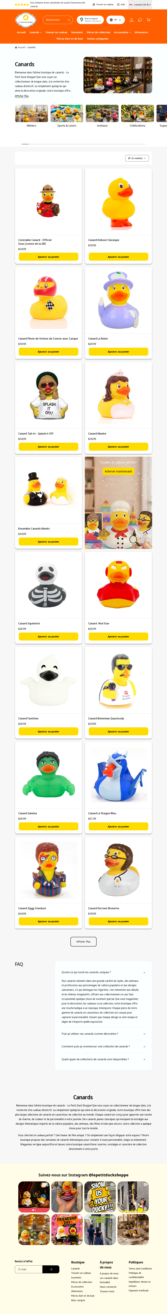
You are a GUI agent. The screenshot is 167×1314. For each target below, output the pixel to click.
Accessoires (77, 1286)
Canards (31, 47)
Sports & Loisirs (66, 125)
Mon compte (78, 1300)
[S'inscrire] (50, 1269)
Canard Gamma (27, 813)
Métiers (31, 125)
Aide (123, 4)
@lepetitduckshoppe (109, 1175)
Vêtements (77, 1291)
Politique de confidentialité (136, 1275)
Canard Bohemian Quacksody (106, 718)
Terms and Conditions (140, 1268)
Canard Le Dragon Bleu (102, 813)
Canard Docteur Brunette (103, 908)
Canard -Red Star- (99, 623)
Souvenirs (76, 1277)
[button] (148, 20)
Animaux (102, 125)
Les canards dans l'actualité (109, 1280)
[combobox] (58, 20)
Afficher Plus (22, 96)
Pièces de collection (81, 1282)
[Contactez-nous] (140, 20)
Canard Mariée (97, 433)
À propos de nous (109, 1273)
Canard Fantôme (28, 718)
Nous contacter (108, 1286)
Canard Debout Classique (103, 240)
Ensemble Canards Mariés (34, 528)
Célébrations (137, 125)
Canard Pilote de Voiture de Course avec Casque (48, 338)
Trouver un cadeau (105, 4)
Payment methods (139, 1290)
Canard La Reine (98, 338)
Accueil (21, 47)
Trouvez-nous (107, 1291)
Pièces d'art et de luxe (82, 1295)
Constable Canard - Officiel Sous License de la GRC (35, 241)
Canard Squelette (29, 623)
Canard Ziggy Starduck (32, 908)
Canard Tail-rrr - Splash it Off (35, 433)
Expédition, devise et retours (140, 1283)
